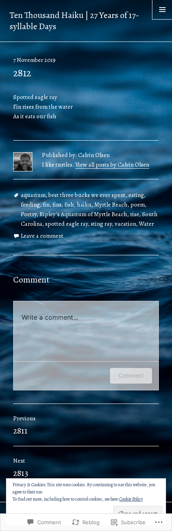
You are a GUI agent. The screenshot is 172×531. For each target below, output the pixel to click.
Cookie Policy (131, 499)
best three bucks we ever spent (87, 195)
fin (46, 205)
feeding (30, 205)
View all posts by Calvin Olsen (112, 165)
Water (146, 224)
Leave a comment (42, 236)
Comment (131, 375)
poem (137, 205)
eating (136, 195)
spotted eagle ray (66, 224)
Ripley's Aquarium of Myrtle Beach (83, 214)
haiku (84, 205)
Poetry (29, 214)
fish (69, 205)
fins (57, 205)
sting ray (101, 224)
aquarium (33, 195)
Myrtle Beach (111, 205)
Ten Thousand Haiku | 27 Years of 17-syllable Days (74, 20)
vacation (125, 224)
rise (134, 214)
